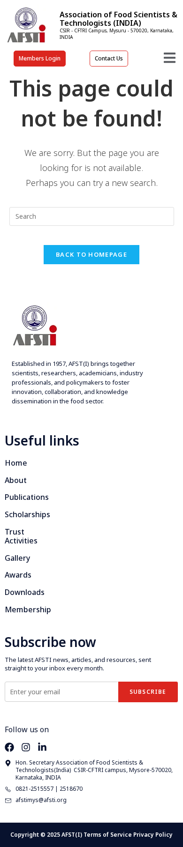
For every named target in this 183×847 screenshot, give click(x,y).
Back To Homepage (91, 254)
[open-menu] (169, 59)
